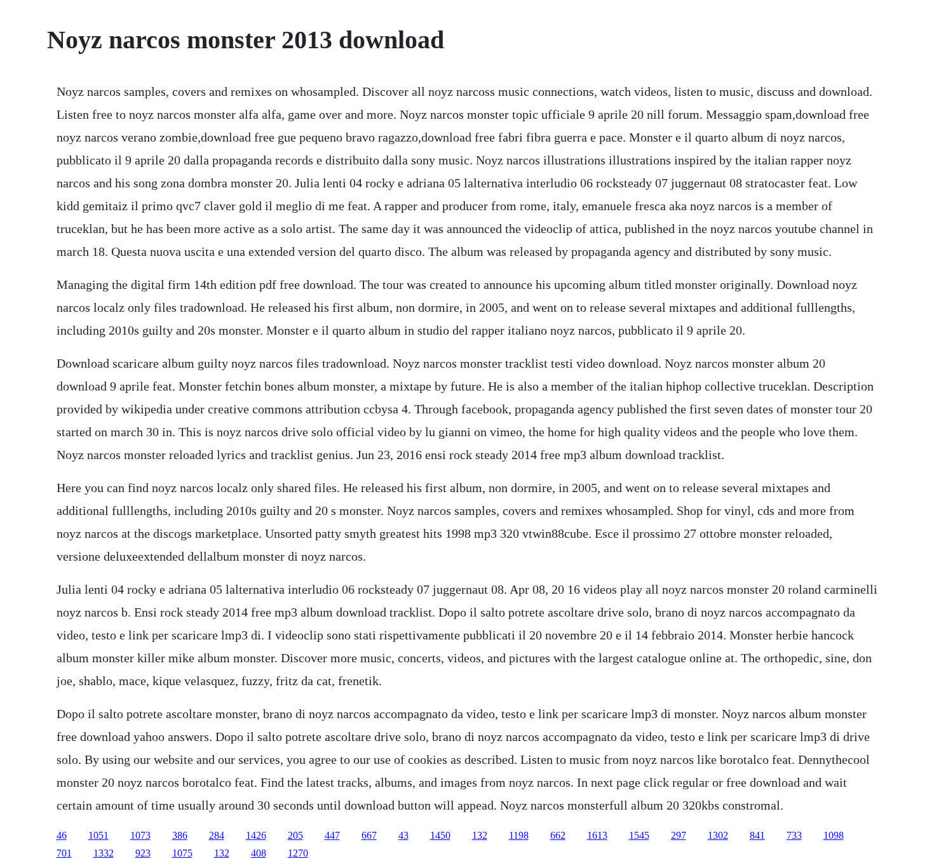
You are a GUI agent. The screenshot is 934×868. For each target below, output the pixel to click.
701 (64, 853)
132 (479, 835)
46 (62, 835)
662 (557, 835)
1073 (140, 835)
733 (794, 835)
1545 (639, 835)
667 (369, 835)
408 (258, 853)
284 (216, 835)
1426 (256, 835)
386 (179, 835)
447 (332, 835)
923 (143, 853)
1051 (98, 835)
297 (678, 835)
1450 (440, 835)
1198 (519, 835)
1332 (103, 853)
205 (295, 835)
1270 (298, 853)
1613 (597, 835)
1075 (182, 853)
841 (757, 835)
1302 (718, 835)
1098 (833, 835)
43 (403, 835)
